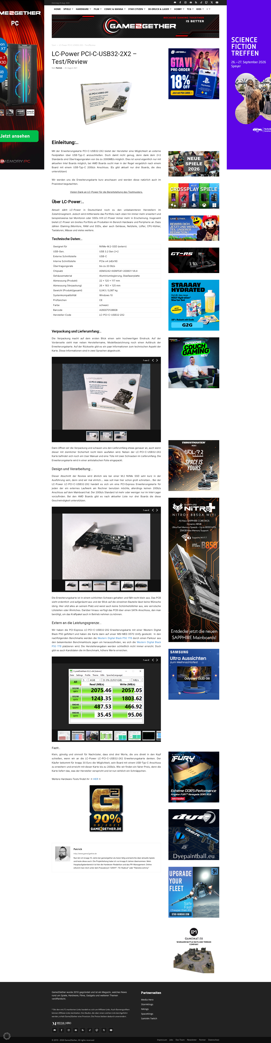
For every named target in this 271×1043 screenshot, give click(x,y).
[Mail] (191, 2)
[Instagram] (185, 2)
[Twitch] (206, 2)
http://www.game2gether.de (85, 854)
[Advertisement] (193, 125)
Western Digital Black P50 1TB (115, 638)
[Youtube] (217, 2)
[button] (7, 1036)
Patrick (59, 68)
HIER (95, 779)
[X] (212, 2)
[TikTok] (201, 2)
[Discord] (175, 2)
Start (54, 45)
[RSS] (196, 2)
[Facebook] (180, 2)
